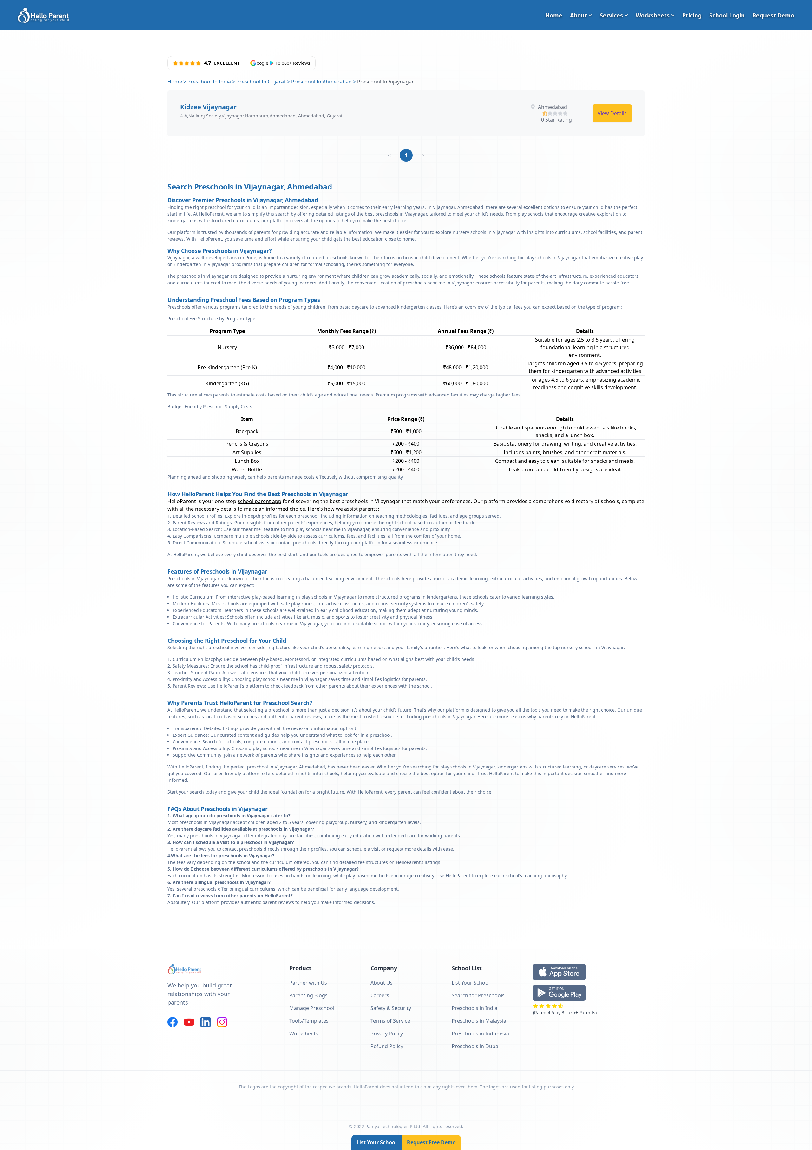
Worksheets (653, 15)
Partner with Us (308, 982)
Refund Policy (386, 1046)
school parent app (259, 501)
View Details (612, 113)
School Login (727, 15)
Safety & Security (390, 1008)
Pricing (692, 15)
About (578, 15)
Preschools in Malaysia (479, 1020)
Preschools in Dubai (476, 1046)
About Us (381, 982)
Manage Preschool (311, 1008)
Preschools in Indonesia (480, 1033)
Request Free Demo (431, 1142)
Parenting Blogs (308, 995)
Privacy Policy (386, 1033)
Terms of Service (390, 1020)
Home (553, 15)
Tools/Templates (309, 1020)
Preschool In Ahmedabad (321, 81)
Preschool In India (209, 81)
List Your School (377, 1142)
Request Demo (773, 15)
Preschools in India (474, 1008)
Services (611, 15)
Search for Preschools (478, 995)
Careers (379, 995)
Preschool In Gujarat (261, 81)
